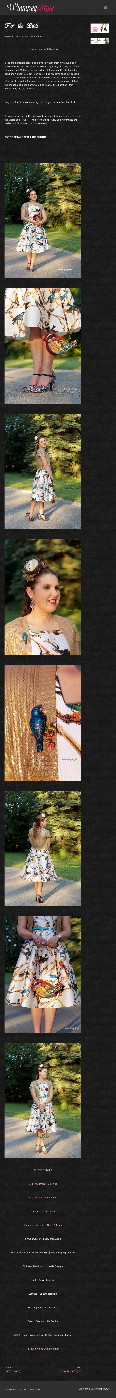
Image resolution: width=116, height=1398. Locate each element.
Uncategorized (37, 36)
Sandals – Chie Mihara (43, 1211)
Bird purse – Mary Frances (43, 1197)
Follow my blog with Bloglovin (43, 49)
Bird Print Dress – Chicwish (43, 1183)
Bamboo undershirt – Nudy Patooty (43, 1225)
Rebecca (9, 36)
